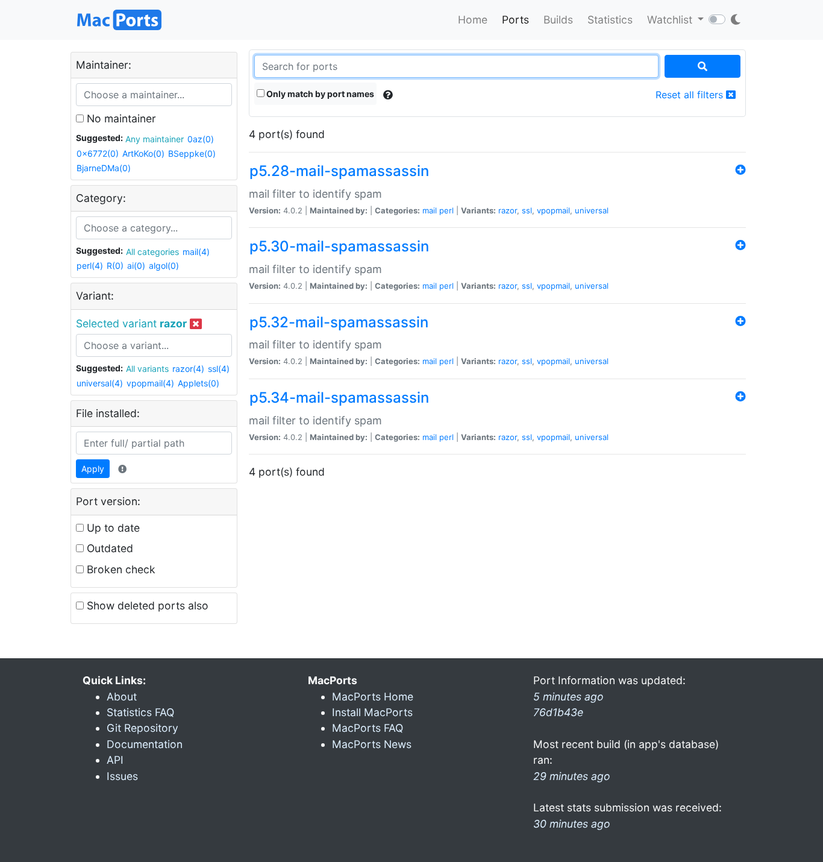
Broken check (119, 569)
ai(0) (136, 265)
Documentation (145, 744)
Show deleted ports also (146, 605)
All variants (147, 368)
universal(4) (100, 383)
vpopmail (553, 210)
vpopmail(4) (150, 383)
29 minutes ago (571, 776)
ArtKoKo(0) (143, 153)
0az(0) (200, 139)
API (115, 759)
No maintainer (120, 118)
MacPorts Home (372, 696)
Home (472, 19)
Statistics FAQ (140, 712)
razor (507, 210)
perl (446, 210)
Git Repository (142, 728)
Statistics (610, 19)
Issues (122, 776)
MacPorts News (371, 744)
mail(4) (196, 252)
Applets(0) (198, 383)
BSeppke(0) (192, 153)
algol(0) (164, 265)
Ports (515, 19)
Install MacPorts (372, 712)
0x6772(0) (98, 153)
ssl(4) (219, 368)
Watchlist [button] (671, 19)
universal (592, 210)
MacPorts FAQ (367, 728)
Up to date (112, 527)
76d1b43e (558, 712)
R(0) (115, 265)
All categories (152, 252)
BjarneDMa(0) (104, 168)
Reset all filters (691, 95)
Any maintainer (154, 139)
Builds (558, 19)
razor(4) (188, 368)
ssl (527, 210)
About (122, 696)
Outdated (108, 548)
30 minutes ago (571, 823)
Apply (92, 469)
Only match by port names (319, 94)
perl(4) (90, 265)
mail (429, 210)
